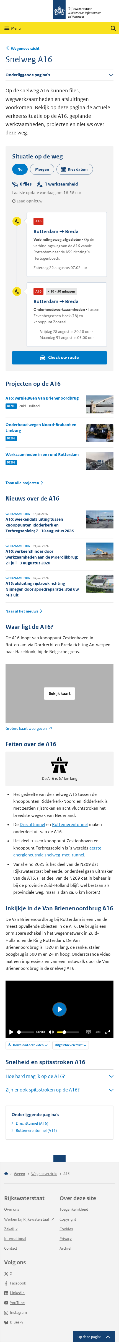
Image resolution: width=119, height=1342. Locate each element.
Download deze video (28, 1045)
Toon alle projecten (22, 483)
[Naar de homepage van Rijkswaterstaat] (59, 11)
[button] (74, 169)
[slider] (25, 1032)
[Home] (6, 1174)
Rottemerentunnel (70, 824)
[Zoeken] (113, 28)
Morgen (42, 169)
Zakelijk (10, 1228)
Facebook (18, 1283)
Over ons (11, 1209)
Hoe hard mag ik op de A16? (35, 1076)
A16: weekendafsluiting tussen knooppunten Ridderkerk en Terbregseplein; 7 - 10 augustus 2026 (40, 525)
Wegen (19, 1173)
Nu (19, 169)
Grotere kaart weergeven (27, 728)
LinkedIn (17, 1292)
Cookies (66, 1228)
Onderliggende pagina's (28, 74)
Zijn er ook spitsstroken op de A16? (43, 1090)
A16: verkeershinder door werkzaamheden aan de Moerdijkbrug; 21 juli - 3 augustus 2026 (42, 557)
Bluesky (16, 1322)
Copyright (68, 1219)
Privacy (66, 1238)
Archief (66, 1248)
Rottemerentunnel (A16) (36, 1130)
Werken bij (27, 1219)
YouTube (17, 1302)
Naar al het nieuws (22, 611)
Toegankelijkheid (74, 1209)
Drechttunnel (32, 824)
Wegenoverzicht (25, 48)
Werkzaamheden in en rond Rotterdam (42, 454)
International (15, 1238)
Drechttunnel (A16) (32, 1123)
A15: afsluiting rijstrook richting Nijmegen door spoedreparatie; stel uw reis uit (42, 589)
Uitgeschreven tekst (68, 1045)
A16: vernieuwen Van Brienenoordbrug (42, 398)
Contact (10, 1248)
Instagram (18, 1312)
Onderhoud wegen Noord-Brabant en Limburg (41, 427)
